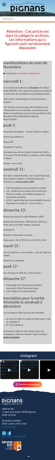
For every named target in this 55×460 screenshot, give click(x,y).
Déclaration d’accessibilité (14, 436)
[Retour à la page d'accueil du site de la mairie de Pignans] (27, 8)
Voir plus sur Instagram (29, 384)
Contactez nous (9, 427)
